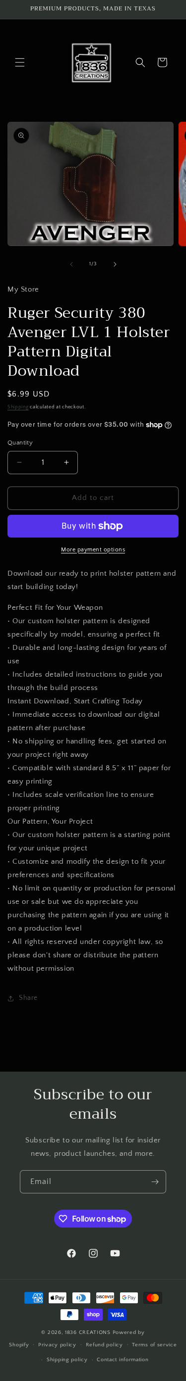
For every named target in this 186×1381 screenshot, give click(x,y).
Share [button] (28, 998)
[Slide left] (71, 264)
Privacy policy (57, 1345)
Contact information (122, 1360)
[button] (20, 62)
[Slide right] (115, 264)
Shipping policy (67, 1360)
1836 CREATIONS (89, 1332)
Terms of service (154, 1345)
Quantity (20, 442)
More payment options (93, 549)
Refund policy (104, 1345)
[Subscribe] (155, 1181)
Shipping (18, 407)
